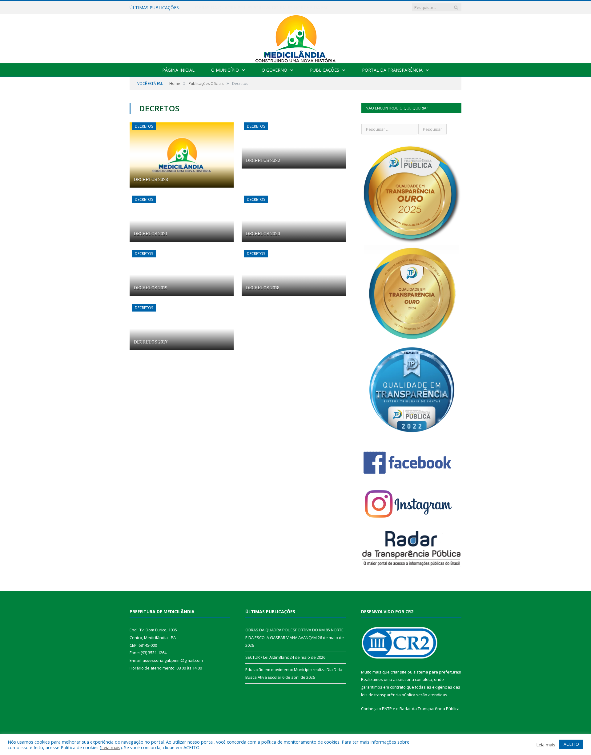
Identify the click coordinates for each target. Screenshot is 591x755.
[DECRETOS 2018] (294, 273)
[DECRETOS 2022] (294, 145)
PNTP (387, 708)
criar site (399, 672)
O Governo (274, 70)
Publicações (324, 70)
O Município (225, 70)
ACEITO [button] (571, 744)
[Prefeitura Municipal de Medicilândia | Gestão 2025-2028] (295, 37)
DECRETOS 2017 (151, 342)
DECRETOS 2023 (151, 179)
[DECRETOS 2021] (182, 219)
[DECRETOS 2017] (182, 327)
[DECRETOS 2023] (182, 155)
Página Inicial (178, 70)
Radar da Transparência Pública (430, 708)
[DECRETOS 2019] (182, 273)
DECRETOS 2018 (262, 288)
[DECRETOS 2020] (294, 219)
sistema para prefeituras (436, 672)
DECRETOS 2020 (263, 233)
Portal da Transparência (392, 70)
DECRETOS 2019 (150, 288)
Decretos (144, 126)
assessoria (403, 679)
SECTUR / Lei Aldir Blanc (219, 7)
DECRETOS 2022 (263, 160)
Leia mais (110, 747)
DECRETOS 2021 (150, 233)
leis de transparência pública (388, 694)
